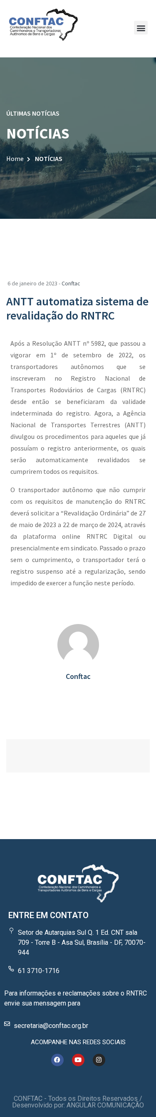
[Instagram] (99, 1060)
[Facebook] (57, 1060)
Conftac (71, 283)
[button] (141, 28)
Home (15, 158)
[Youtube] (78, 1060)
